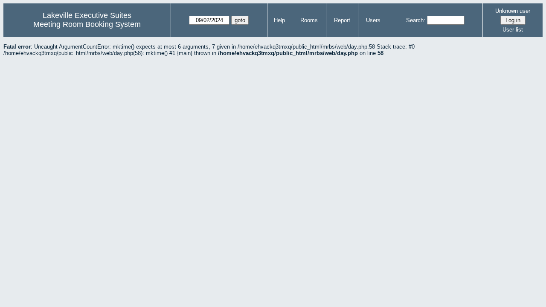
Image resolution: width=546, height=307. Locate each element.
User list (512, 29)
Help (279, 20)
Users (373, 20)
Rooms (309, 20)
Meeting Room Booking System (87, 24)
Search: (415, 20)
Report (342, 20)
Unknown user (512, 11)
